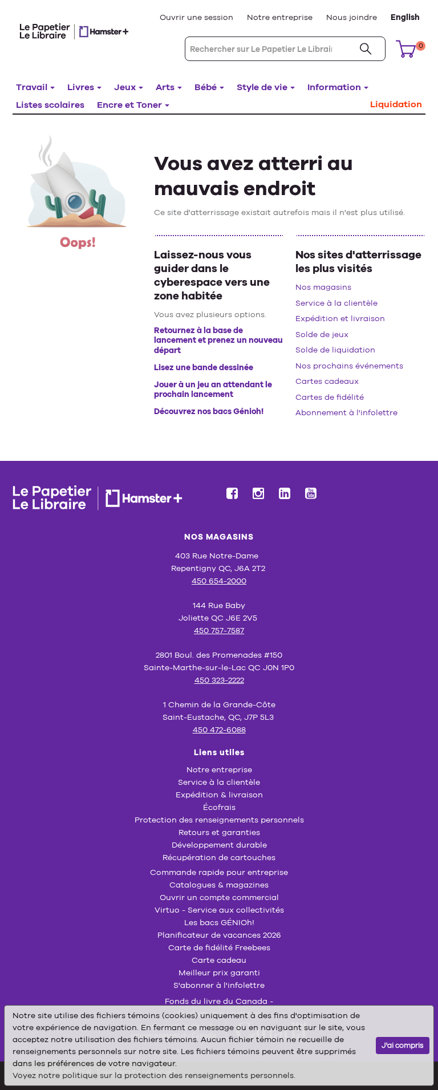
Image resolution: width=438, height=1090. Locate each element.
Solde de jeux (321, 334)
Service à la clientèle (336, 302)
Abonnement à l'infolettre (346, 412)
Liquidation (396, 104)
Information (334, 87)
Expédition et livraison (340, 318)
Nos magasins (323, 286)
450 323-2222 (219, 679)
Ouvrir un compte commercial (219, 897)
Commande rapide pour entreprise (219, 872)
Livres (80, 87)
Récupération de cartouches (219, 857)
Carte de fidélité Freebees (219, 947)
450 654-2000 (219, 580)
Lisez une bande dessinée (203, 367)
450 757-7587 (219, 630)
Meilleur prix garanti (219, 972)
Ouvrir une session (196, 17)
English (405, 17)
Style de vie (262, 87)
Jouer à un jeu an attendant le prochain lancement (213, 389)
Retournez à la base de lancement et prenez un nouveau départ (218, 340)
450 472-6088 (219, 729)
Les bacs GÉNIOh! (219, 922)
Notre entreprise (280, 17)
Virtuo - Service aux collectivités (219, 909)
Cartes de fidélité (329, 397)
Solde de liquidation (335, 349)
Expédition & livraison (219, 794)
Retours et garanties (219, 832)
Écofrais (219, 807)
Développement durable (219, 844)
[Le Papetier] (77, 30)
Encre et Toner (129, 104)
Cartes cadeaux (327, 381)
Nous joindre (351, 17)
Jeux (125, 87)
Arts (165, 87)
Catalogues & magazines (219, 884)
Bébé (205, 87)
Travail (31, 87)
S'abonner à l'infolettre (219, 985)
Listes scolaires (50, 104)
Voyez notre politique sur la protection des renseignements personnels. (154, 1075)
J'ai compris (403, 1045)
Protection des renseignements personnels (219, 819)
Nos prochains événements (349, 365)
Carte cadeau (219, 960)
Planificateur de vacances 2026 (219, 934)
